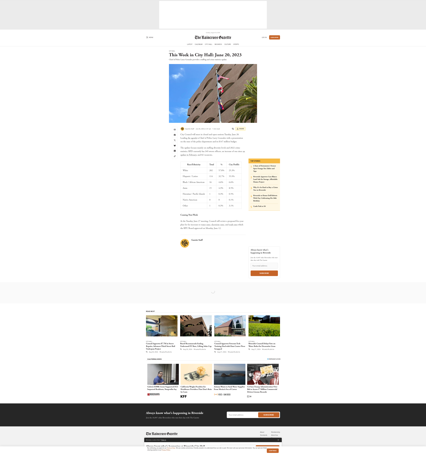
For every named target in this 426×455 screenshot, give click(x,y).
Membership (275, 432)
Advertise (274, 435)
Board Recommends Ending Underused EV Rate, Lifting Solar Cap (196, 344)
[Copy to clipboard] (174, 156)
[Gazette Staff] (182, 129)
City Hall (172, 51)
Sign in (163, 440)
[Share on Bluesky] (174, 145)
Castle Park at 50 (259, 206)
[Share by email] (174, 129)
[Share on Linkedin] (174, 151)
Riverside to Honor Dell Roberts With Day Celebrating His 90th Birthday (265, 198)
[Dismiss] (278, 440)
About (262, 432)
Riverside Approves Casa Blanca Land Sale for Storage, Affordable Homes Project (265, 179)
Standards (263, 435)
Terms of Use (171, 448)
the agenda (192, 138)
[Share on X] (174, 140)
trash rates (233, 224)
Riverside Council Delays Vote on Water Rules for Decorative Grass (261, 344)
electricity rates (217, 224)
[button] (163, 381)
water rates (205, 224)
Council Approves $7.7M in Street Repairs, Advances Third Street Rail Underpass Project (160, 346)
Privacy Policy (166, 450)
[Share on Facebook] (174, 135)
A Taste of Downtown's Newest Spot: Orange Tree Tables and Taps (264, 168)
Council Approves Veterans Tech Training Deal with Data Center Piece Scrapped (229, 346)
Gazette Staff (197, 240)
